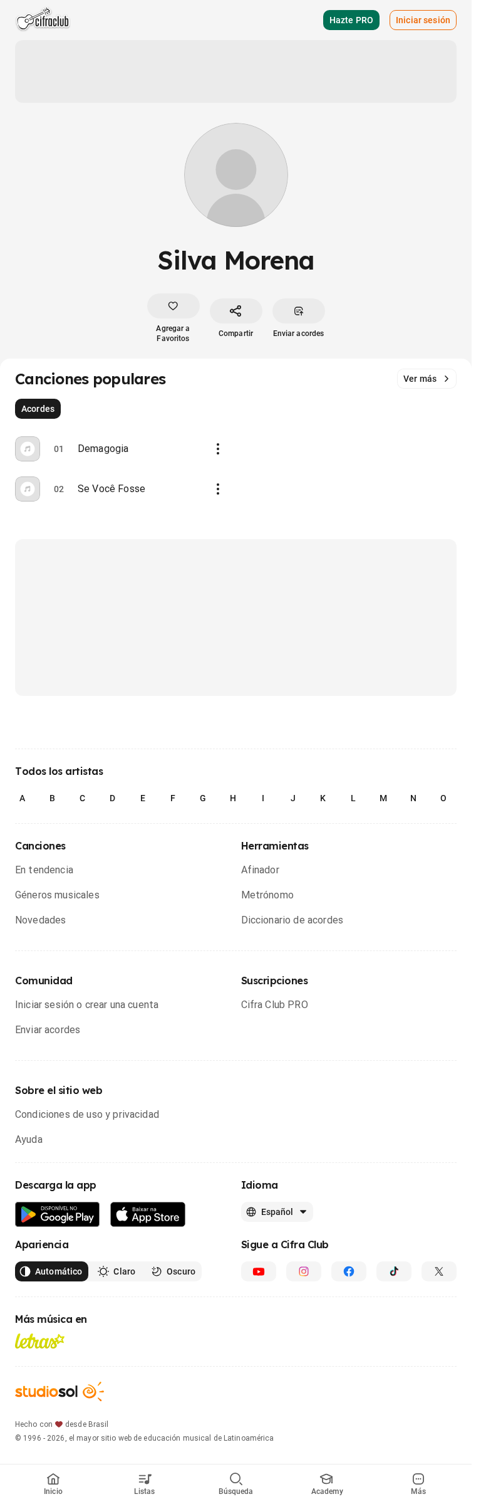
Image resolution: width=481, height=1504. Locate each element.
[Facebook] (348, 1271)
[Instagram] (303, 1271)
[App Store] (148, 1215)
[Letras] (40, 1341)
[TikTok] (393, 1271)
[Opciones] (217, 448)
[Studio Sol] (59, 1391)
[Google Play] (57, 1215)
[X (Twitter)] (439, 1271)
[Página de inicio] (43, 20)
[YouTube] (258, 1271)
